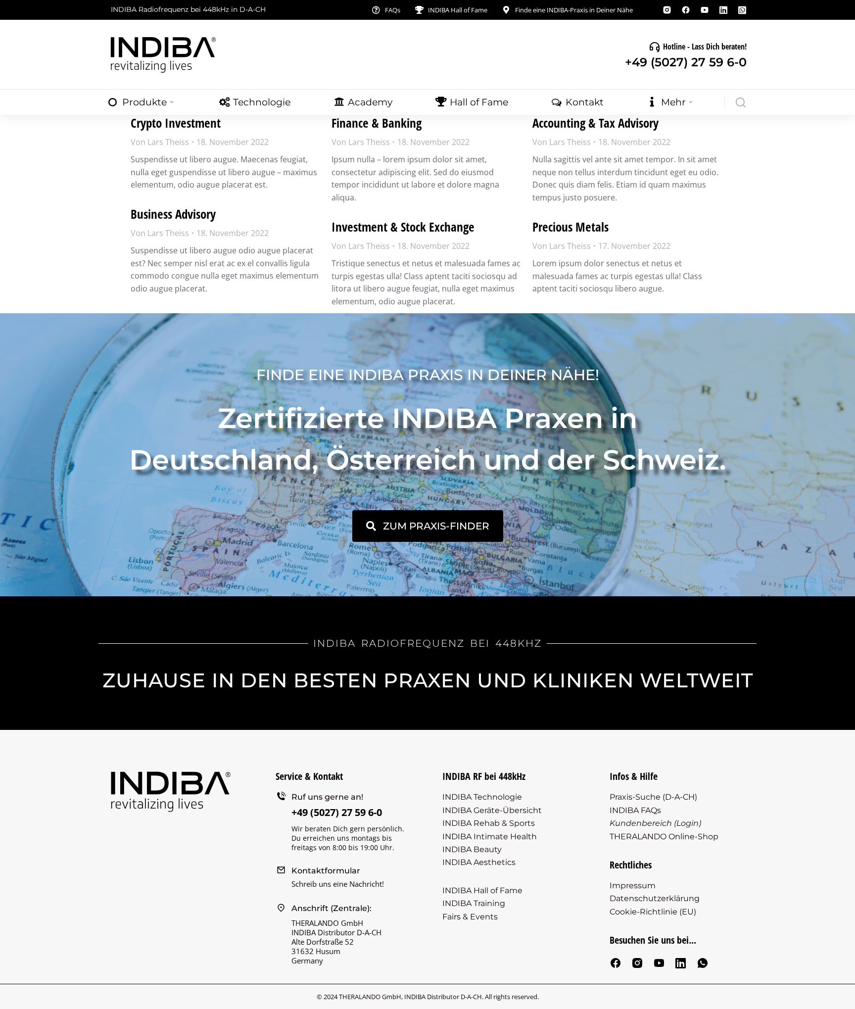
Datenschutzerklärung (655, 898)
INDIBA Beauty (472, 849)
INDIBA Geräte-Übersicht (492, 810)
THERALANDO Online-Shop (664, 836)
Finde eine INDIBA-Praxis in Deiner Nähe (574, 9)
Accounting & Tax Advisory (595, 122)
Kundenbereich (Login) (655, 823)
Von (160, 142)
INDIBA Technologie (482, 797)
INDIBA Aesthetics (479, 862)
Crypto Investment (176, 122)
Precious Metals (570, 226)
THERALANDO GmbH (370, 996)
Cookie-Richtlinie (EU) (653, 911)
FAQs (392, 9)
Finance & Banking (377, 122)
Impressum (633, 885)
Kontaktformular (325, 870)
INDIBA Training (473, 903)
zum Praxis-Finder (436, 526)
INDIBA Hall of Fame (457, 9)
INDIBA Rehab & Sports (488, 823)
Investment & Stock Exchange (403, 226)
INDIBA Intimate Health (489, 836)
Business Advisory (173, 213)
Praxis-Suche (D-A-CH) (653, 797)
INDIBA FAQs (635, 810)
